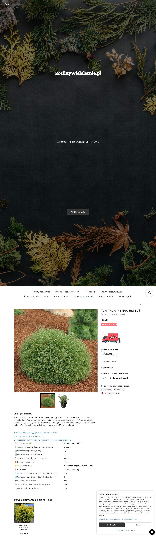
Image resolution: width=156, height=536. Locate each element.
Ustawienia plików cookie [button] (125, 530)
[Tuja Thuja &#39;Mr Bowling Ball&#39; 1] (63, 400)
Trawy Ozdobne (106, 296)
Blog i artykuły (125, 296)
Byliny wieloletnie (41, 292)
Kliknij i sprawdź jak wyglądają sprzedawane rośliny (35, 432)
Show (152, 532)
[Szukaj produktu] (149, 293)
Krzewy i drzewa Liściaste (36, 296)
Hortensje (90, 292)
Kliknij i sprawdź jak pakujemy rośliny (29, 436)
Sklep (7, 4)
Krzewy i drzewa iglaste (112, 292)
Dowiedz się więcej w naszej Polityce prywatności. (118, 519)
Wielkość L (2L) (109, 354)
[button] (118, 378)
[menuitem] (137, 304)
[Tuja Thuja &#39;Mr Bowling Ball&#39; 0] (47, 400)
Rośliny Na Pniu (61, 296)
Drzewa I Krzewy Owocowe (68, 292)
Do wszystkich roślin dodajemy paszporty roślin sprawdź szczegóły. (42, 440)
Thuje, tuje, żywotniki (83, 296)
